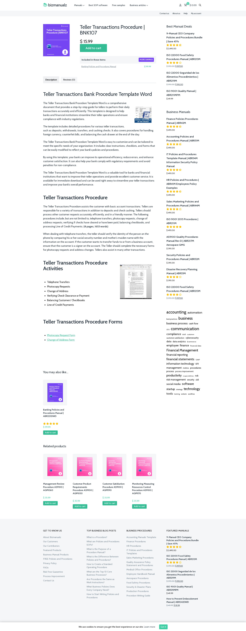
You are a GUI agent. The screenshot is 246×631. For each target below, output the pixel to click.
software (188, 384)
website (184, 394)
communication (185, 328)
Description (51, 79)
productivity (174, 375)
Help (186, 13)
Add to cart (93, 48)
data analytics (179, 341)
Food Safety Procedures (138, 582)
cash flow (193, 323)
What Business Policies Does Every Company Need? (101, 588)
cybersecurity (192, 337)
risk (196, 375)
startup (170, 389)
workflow (191, 394)
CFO (168, 330)
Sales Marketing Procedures (140, 557)
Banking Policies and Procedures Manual (98, 66)
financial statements (180, 359)
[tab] (51, 79)
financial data (195, 346)
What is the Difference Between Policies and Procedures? (103, 558)
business (185, 318)
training (177, 394)
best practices (171, 319)
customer (190, 334)
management (174, 367)
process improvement (184, 371)
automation (194, 312)
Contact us (164, 13)
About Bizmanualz (52, 537)
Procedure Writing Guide (138, 595)
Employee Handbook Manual (140, 574)
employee (172, 345)
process (170, 371)
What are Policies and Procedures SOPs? (103, 543)
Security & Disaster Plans (138, 587)
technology (192, 389)
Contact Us (48, 580)
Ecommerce (191, 342)
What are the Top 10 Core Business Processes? (99, 573)
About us (176, 13)
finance (184, 345)
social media (173, 384)
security (190, 379)
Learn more (149, 626)
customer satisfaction (175, 338)
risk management (176, 379)
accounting (176, 312)
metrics (186, 368)
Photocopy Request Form (61, 335)
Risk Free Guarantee (53, 571)
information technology (180, 363)
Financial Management (182, 350)
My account (196, 13)
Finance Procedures (136, 541)
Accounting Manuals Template (141, 537)
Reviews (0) (69, 79)
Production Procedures (137, 591)
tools (169, 393)
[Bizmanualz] (55, 5)
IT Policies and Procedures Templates (139, 552)
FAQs (46, 567)
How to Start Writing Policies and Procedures (103, 596)
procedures (195, 367)
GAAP (198, 360)
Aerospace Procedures (137, 578)
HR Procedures (133, 546)
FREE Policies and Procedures (57, 559)
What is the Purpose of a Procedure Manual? (99, 551)
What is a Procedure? (97, 537)
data (168, 341)
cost (184, 334)
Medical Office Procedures (139, 569)
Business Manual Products (56, 554)
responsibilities (188, 376)
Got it (163, 626)
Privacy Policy (50, 563)
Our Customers (50, 541)
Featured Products (52, 550)
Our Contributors (51, 546)
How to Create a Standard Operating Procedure (99, 566)
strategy (179, 389)
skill (197, 380)
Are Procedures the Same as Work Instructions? (100, 581)
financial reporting (177, 354)
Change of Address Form (61, 339)
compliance (173, 334)
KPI (197, 364)
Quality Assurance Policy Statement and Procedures (139, 564)
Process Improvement (54, 576)
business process (177, 323)
